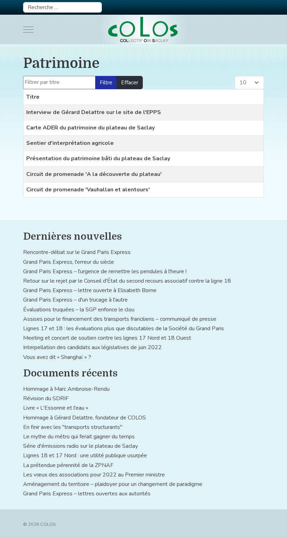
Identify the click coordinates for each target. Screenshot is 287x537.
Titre (33, 97)
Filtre (106, 82)
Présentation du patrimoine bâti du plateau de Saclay (98, 158)
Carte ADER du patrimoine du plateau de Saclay (90, 128)
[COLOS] (143, 29)
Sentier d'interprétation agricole (70, 143)
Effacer (129, 82)
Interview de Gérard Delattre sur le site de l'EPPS (93, 112)
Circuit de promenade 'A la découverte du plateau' (94, 174)
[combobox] (62, 7)
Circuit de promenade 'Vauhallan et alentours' (88, 189)
